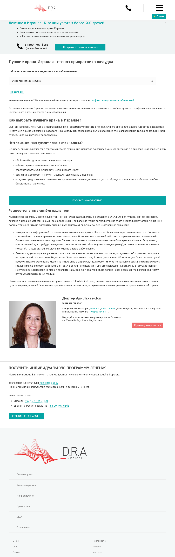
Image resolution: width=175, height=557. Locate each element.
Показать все (17, 91)
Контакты (97, 552)
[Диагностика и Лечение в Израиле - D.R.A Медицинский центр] (44, 8)
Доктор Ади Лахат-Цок (81, 298)
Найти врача (99, 540)
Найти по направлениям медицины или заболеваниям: (43, 71)
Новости (97, 546)
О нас (15, 540)
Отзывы (161, 16)
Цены (15, 546)
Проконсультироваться (147, 325)
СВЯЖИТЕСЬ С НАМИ (25, 416)
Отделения (23, 527)
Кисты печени (108, 308)
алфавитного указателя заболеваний (113, 100)
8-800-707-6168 (59, 405)
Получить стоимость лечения (80, 47)
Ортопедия (23, 506)
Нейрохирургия (25, 495)
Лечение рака (24, 474)
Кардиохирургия (26, 485)
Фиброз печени (98, 311)
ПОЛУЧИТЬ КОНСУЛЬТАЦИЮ (87, 200)
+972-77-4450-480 (36, 400)
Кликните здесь (48, 382)
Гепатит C (95, 308)
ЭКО (19, 516)
